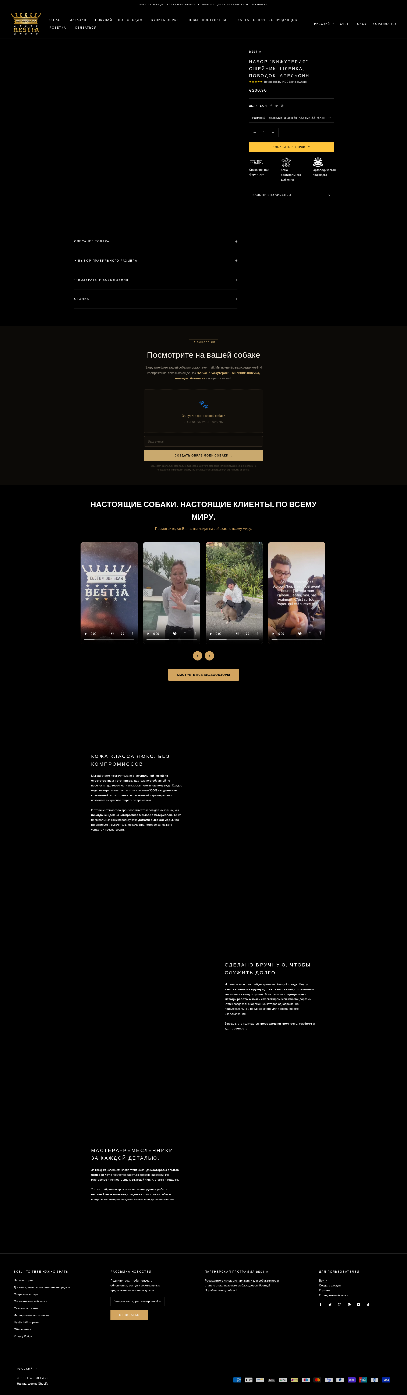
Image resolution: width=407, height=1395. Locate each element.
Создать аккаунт (330, 1285)
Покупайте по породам (118, 20)
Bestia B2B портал (26, 1322)
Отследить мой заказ (333, 1295)
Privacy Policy (23, 1336)
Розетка (57, 27)
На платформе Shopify (32, 1383)
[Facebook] (271, 106)
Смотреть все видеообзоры (203, 675)
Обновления (22, 1329)
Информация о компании (31, 1315)
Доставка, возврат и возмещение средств (42, 1287)
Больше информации (271, 195)
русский (25, 1368)
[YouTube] (358, 1304)
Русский (322, 23)
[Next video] (209, 655)
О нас (55, 20)
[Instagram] (339, 1304)
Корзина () (384, 23)
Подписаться (129, 1315)
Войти (323, 1280)
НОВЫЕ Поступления (208, 20)
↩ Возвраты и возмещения (101, 279)
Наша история (23, 1280)
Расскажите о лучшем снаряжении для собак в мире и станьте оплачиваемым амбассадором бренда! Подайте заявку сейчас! (242, 1285)
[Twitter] (276, 106)
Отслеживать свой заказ (30, 1301)
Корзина (324, 1290)
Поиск (360, 23)
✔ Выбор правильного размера (105, 260)
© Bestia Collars (33, 1378)
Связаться (85, 27)
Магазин (78, 20)
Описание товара (92, 241)
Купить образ (165, 20)
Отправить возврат (27, 1294)
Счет (344, 23)
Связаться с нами (26, 1308)
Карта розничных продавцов (267, 20)
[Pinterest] (282, 106)
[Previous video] (197, 655)
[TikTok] (368, 1304)
